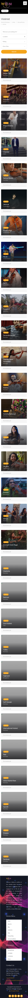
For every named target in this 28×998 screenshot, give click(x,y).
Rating (4, 41)
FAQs (9, 933)
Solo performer (11, 950)
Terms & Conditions (12, 939)
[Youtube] (18, 996)
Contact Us (10, 930)
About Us (9, 924)
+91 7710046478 (10, 978)
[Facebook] (10, 996)
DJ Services (10, 956)
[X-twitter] (15, 996)
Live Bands (10, 953)
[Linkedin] (21, 996)
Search (14, 51)
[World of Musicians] (6, 5)
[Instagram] (12, 996)
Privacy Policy (11, 936)
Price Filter (6, 46)
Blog (9, 927)
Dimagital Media (15, 991)
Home (9, 921)
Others (9, 959)
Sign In (5, 11)
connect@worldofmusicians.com (14, 980)
